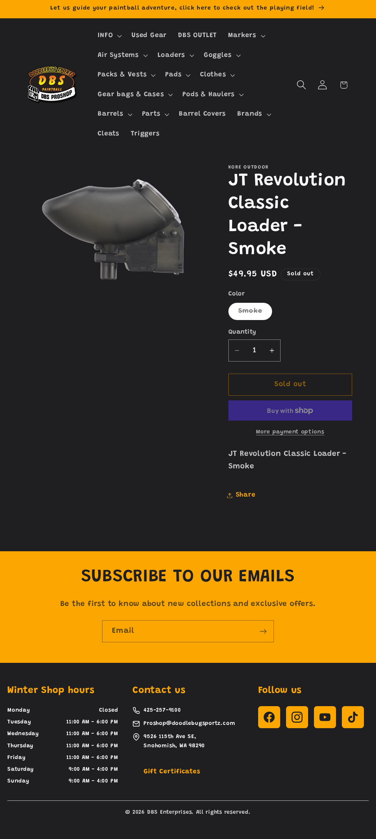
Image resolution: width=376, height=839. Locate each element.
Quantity (242, 332)
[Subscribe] (263, 631)
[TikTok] (353, 717)
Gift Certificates (172, 772)
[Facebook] (269, 717)
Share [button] (246, 495)
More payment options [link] (290, 432)
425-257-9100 (162, 710)
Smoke (255, 314)
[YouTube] (325, 717)
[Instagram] (297, 717)
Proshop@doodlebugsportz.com (189, 723)
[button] (109, 36)
